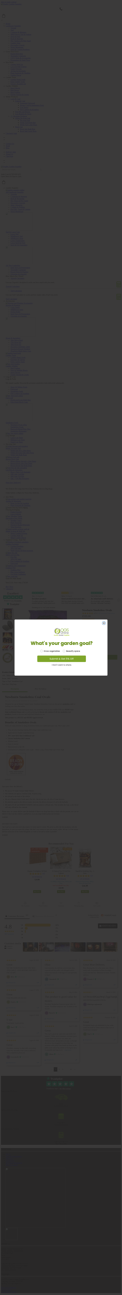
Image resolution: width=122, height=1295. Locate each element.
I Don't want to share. (62, 665)
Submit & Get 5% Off (62, 658)
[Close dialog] (104, 623)
